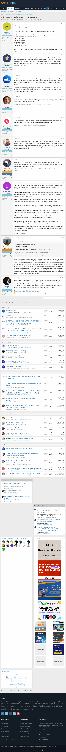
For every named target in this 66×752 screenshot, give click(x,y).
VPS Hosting (4, 726)
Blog (43, 732)
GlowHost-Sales (10, 450)
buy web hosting (23, 19)
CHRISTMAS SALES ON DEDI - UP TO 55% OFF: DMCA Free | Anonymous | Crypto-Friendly (23, 329)
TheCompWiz (61, 316)
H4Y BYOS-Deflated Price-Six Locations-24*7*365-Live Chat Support (48, 520)
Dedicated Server (8, 501)
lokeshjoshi (7, 191)
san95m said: (18, 242)
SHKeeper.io (17, 104)
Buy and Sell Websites (23, 440)
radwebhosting (60, 384)
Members (18, 11)
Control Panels (5, 736)
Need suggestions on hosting (16, 351)
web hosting (40, 19)
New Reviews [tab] (50, 505)
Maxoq (7, 429)
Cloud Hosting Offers (25, 731)
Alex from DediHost (59, 474)
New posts (3, 11)
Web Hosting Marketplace (42, 8)
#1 (63, 23)
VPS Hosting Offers (23, 324)
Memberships (28, 8)
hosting (30, 19)
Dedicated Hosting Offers (25, 332)
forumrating (9, 470)
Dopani (62, 311)
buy (17, 19)
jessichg (8, 363)
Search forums (11, 11)
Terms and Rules (27, 750)
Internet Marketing (9, 488)
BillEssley (8, 419)
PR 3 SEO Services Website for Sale (21, 438)
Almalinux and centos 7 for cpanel (17, 366)
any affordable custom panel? (16, 361)
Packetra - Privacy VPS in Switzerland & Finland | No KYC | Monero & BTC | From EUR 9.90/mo (49, 510)
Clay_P (62, 351)
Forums (10, 8)
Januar (7, 464)
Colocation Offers (24, 736)
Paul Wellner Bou (10, 435)
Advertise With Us (46, 734)
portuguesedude (10, 337)
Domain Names (21, 380)
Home (4, 8)
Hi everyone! (10, 316)
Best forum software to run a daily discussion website (24, 468)
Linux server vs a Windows (15, 356)
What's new (18, 8)
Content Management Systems (25, 419)
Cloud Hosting (5, 731)
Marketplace (45, 739)
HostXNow (61, 469)
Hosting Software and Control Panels (26, 363)
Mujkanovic (61, 346)
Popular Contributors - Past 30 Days (14, 538)
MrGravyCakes (60, 423)
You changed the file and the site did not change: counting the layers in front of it (23, 406)
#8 (63, 182)
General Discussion (22, 475)
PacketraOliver (9, 394)
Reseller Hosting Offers (26, 726)
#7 (63, 159)
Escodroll (62, 449)
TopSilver (8, 457)
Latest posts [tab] (5, 480)
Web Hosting (25, 337)
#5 (63, 117)
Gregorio (8, 475)
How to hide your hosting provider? (18, 433)
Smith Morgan (7, 64)
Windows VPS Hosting (20, 291)
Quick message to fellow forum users (18, 336)
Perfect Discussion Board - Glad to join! (19, 448)
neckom (62, 429)
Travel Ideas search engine (15, 423)
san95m (4, 19)
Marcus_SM (61, 418)
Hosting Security (5, 734)
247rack (62, 434)
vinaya (62, 462)
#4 (63, 97)
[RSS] (43, 750)
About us (34, 750)
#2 (63, 55)
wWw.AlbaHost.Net (18, 169)
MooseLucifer (61, 357)
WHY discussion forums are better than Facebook (23, 473)
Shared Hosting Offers (26, 723)
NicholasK (8, 440)
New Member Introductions (26, 312)
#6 (63, 138)
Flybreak (8, 424)
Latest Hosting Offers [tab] (39, 505)
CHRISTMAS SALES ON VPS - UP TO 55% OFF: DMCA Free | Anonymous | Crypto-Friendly (23, 322)
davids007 (7, 286)
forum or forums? (12, 417)
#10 (63, 277)
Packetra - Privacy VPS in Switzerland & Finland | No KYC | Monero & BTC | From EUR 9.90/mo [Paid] (23, 392)
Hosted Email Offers (25, 734)
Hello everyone (11, 310)
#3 (63, 76)
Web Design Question (13, 345)
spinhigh (8, 357)
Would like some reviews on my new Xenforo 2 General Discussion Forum (22, 455)
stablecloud (61, 336)
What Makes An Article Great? (13, 490)
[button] (22, 8)
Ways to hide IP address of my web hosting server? (23, 428)
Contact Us (44, 737)
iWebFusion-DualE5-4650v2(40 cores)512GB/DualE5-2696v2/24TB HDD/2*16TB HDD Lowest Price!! (47, 528)
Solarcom (8, 317)
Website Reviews (22, 424)
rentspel (8, 347)
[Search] (63, 8)
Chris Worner (9, 409)
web (34, 19)
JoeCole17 (7, 148)
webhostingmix (7, 85)
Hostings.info (7, 127)
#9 (63, 237)
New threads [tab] (13, 480)
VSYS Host (8, 324)
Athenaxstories (9, 352)
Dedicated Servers (5, 728)
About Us (44, 729)
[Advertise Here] (40, 649)
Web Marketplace (24, 739)
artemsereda (7, 106)
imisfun (62, 439)
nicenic (7, 380)
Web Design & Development (24, 347)
